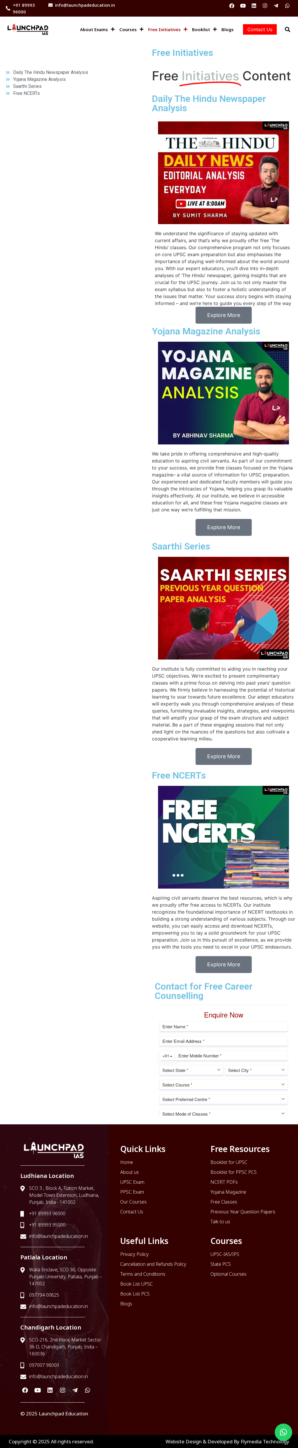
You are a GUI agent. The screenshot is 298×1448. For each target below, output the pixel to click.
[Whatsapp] (287, 6)
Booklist (201, 29)
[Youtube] (243, 6)
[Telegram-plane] (276, 6)
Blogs (227, 29)
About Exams (94, 29)
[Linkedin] (254, 6)
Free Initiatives (164, 29)
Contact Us (259, 29)
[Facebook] (232, 6)
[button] (283, 1432)
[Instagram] (265, 6)
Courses (128, 29)
